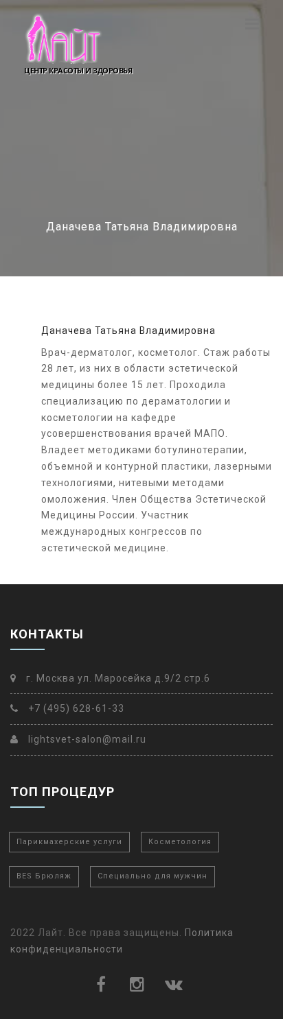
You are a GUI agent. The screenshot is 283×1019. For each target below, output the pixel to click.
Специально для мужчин (152, 876)
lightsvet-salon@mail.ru (85, 739)
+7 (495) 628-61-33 (74, 708)
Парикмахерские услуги (69, 841)
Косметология (180, 841)
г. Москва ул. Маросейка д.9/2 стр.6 (116, 678)
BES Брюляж (43, 876)
